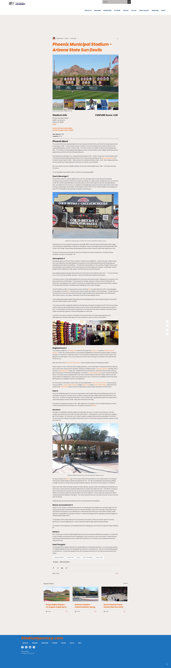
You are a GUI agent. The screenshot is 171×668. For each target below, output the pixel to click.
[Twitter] (167, 325)
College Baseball (59, 557)
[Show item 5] (102, 104)
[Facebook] (167, 321)
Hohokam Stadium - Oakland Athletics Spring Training (85, 605)
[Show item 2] (69, 104)
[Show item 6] (113, 104)
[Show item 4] (91, 104)
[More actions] (117, 38)
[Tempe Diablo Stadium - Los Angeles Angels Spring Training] (57, 594)
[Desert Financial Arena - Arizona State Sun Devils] (114, 594)
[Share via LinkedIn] (62, 568)
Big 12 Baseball (88, 557)
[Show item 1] (58, 104)
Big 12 (78, 557)
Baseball (55, 561)
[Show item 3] (80, 104)
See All (125, 583)
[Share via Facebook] (53, 568)
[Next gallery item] (116, 77)
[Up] (167, 664)
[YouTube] (167, 330)
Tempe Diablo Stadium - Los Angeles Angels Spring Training (56, 605)
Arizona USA (70, 557)
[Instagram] (167, 334)
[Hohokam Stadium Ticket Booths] (86, 594)
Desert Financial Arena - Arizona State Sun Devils (113, 605)
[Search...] (129, 2)
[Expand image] (85, 77)
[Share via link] (66, 568)
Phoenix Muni (99, 557)
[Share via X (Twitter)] (58, 568)
